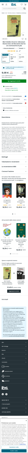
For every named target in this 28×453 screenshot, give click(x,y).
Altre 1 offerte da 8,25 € (7, 77)
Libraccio (8, 75)
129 (17, 51)
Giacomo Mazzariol (9, 48)
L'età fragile (21, 281)
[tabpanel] (14, 26)
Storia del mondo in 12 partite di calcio (7, 240)
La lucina (21, 200)
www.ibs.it (22, 320)
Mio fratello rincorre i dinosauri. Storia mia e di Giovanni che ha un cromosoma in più (7, 281)
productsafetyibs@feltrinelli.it (16, 336)
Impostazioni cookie (14, 447)
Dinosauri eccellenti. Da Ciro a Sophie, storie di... (21, 241)
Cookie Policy (23, 444)
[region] (14, 436)
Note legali (5, 299)
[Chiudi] (26, 420)
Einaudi (21, 48)
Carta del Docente (17, 96)
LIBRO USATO (4, 38)
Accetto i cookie (14, 450)
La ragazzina (7, 200)
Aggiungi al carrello (15, 81)
